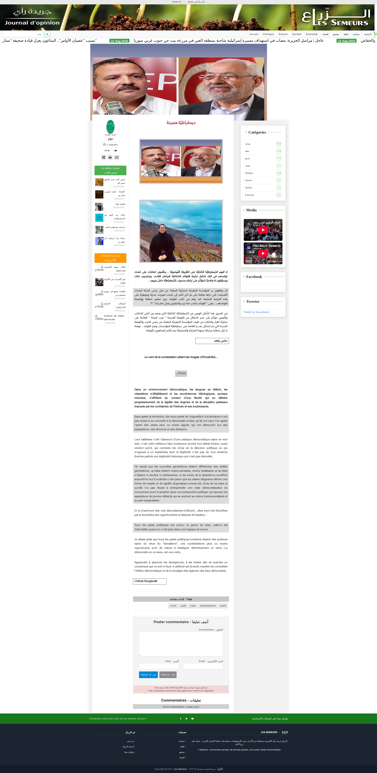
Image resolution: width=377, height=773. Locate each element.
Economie (312, 34)
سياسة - (182, 741)
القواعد (193, 605)
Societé (296, 34)
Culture (283, 34)
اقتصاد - (182, 757)
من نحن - (131, 741)
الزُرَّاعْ (110, 139)
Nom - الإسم (172, 661)
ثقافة (346, 34)
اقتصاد (325, 34)
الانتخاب (173, 605)
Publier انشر (148, 675)
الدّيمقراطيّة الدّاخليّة (208, 605)
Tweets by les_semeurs (256, 312)
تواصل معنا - (129, 752)
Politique (268, 34)
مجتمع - (182, 752)
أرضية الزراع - (129, 746)
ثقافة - (183, 746)
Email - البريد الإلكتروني (211, 661)
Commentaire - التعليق (211, 629)
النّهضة (223, 605)
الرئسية (367, 34)
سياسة (356, 34)
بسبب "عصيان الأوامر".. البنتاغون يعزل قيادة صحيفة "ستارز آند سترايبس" (81, 40)
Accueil (255, 35)
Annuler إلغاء (168, 675)
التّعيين (183, 605)
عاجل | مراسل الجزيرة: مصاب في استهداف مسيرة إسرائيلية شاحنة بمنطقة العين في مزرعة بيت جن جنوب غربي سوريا (272, 40)
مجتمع (336, 34)
